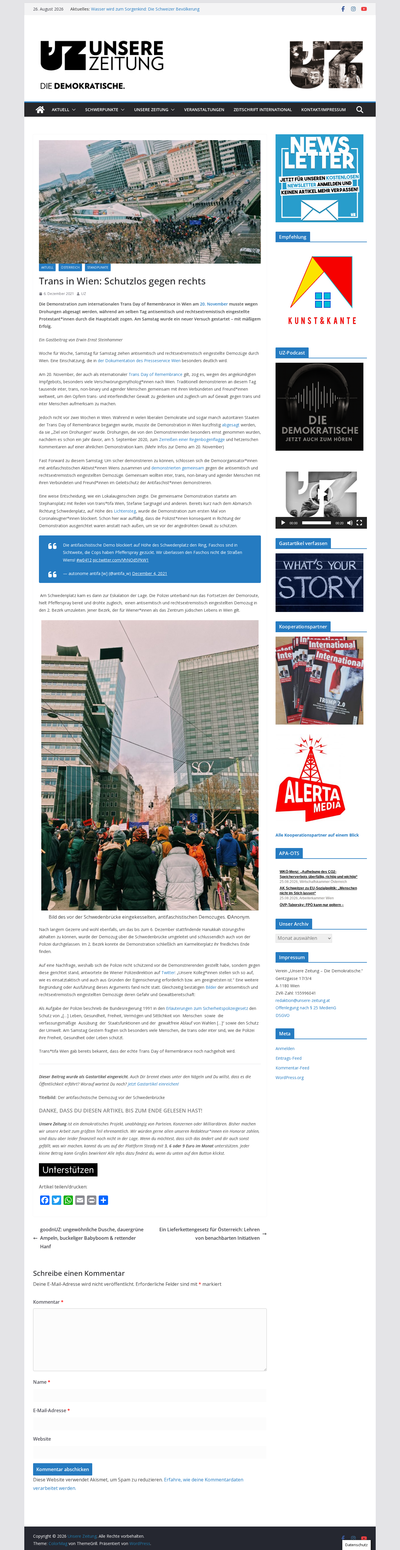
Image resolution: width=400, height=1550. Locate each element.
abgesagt (231, 425)
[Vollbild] (359, 523)
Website (42, 1439)
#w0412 (84, 560)
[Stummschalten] (350, 523)
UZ (83, 293)
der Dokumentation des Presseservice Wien (139, 360)
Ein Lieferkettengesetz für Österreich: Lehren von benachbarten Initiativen (209, 1233)
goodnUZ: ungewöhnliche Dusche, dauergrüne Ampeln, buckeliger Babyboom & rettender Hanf (91, 1238)
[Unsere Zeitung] (200, 33)
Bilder (211, 987)
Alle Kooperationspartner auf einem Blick (317, 835)
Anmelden (285, 1048)
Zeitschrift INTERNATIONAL (263, 109)
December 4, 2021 (149, 573)
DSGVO (283, 1015)
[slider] (316, 522)
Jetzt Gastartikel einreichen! (153, 1084)
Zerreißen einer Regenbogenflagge (192, 439)
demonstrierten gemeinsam (177, 468)
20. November (214, 304)
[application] (321, 494)
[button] (72, 110)
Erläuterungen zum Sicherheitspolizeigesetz (207, 1008)
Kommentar (48, 1302)
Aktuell (60, 109)
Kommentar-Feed (292, 1068)
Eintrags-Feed (289, 1058)
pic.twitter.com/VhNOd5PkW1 (121, 560)
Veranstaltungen (204, 109)
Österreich (70, 267)
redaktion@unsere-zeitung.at (303, 1000)
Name (41, 1382)
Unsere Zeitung (151, 109)
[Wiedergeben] (283, 523)
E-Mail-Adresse (51, 1410)
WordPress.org (290, 1077)
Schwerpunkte (101, 109)
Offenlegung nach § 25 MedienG (306, 1007)
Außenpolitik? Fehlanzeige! (116, 9)
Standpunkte (97, 267)
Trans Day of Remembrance (155, 374)
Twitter (168, 972)
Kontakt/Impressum (323, 109)
